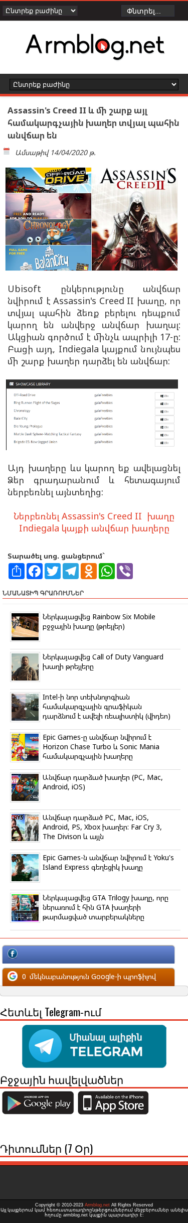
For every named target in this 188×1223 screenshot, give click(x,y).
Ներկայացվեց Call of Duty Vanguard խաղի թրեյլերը (103, 661)
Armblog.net (97, 1204)
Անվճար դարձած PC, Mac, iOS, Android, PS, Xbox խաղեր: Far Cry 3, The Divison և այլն (102, 826)
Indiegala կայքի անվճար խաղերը (94, 528)
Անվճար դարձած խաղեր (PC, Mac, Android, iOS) (103, 781)
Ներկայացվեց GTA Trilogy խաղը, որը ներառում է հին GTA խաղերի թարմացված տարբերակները (105, 907)
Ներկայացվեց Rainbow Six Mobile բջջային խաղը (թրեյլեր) (99, 621)
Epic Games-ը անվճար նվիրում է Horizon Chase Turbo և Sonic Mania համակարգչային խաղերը (101, 746)
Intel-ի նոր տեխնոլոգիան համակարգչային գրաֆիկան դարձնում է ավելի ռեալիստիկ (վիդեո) (106, 706)
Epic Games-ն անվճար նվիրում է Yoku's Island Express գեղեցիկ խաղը (108, 862)
